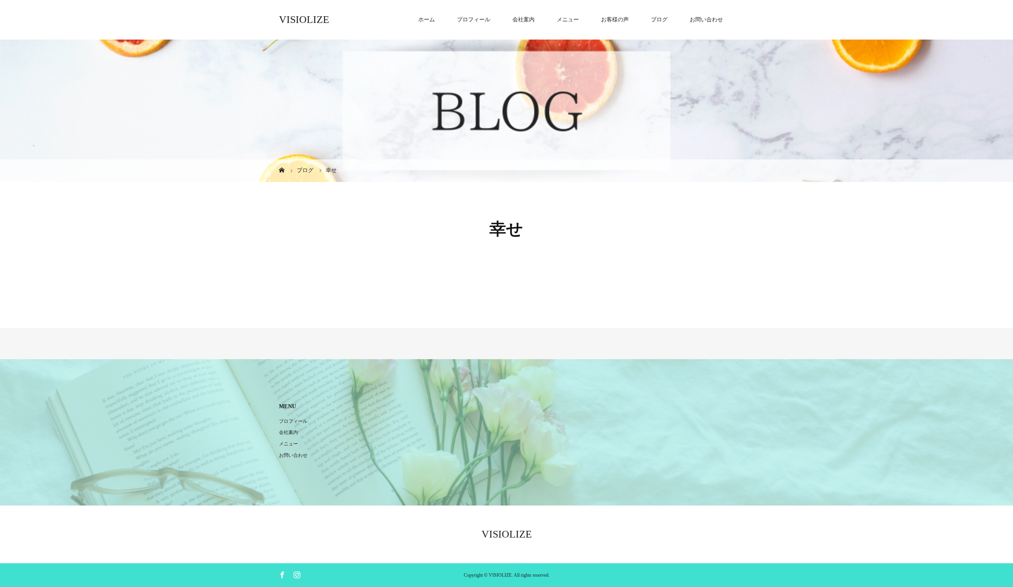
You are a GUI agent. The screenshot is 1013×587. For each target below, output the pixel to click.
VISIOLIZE (304, 19)
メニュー (568, 20)
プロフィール (473, 20)
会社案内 (523, 20)
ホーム (426, 20)
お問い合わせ (706, 20)
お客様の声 (615, 20)
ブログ (659, 20)
